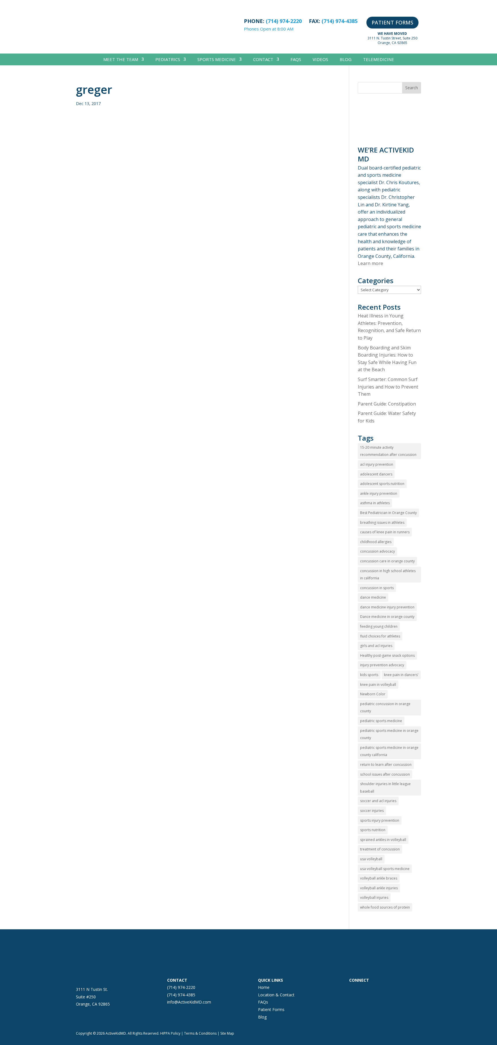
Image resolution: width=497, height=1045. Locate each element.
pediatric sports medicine (381, 720)
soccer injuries (372, 810)
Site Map (227, 1033)
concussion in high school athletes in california (388, 574)
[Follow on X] (376, 991)
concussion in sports (377, 587)
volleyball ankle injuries (379, 888)
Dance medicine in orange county (387, 616)
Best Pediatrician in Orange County (388, 512)
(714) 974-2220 (181, 987)
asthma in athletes (375, 502)
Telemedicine (378, 59)
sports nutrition (372, 829)
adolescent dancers (376, 474)
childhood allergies (375, 541)
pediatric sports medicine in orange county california (389, 751)
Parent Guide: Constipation (387, 404)
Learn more (370, 263)
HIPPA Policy (170, 1033)
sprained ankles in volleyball (383, 839)
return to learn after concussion (386, 764)
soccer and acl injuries (378, 800)
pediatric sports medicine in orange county (389, 734)
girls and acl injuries (376, 645)
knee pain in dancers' (401, 674)
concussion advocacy (377, 551)
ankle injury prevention (378, 493)
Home (263, 987)
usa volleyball (371, 858)
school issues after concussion (385, 774)
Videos (320, 59)
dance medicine (373, 597)
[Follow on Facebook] (353, 991)
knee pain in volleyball (378, 684)
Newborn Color (372, 694)
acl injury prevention (376, 464)
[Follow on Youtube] (399, 991)
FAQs (295, 59)
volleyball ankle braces (378, 878)
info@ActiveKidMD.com (189, 1002)
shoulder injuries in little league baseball (385, 787)
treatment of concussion (380, 849)
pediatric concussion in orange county (385, 707)
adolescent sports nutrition (382, 483)
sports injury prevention (379, 820)
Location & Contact (276, 995)
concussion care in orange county (387, 561)
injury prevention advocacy (382, 665)
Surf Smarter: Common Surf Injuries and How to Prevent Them (388, 386)
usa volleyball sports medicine (385, 868)
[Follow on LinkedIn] (388, 991)
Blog (345, 59)
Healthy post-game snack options (387, 655)
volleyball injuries (374, 897)
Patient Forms (271, 1009)
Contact (263, 59)
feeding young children (378, 626)
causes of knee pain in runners (385, 532)
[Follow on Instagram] (365, 991)
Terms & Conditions (200, 1033)
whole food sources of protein (385, 907)
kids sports (369, 674)
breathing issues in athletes (382, 522)
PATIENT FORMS (392, 22)
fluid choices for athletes (380, 636)
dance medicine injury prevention (387, 607)
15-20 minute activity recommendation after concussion (388, 451)
